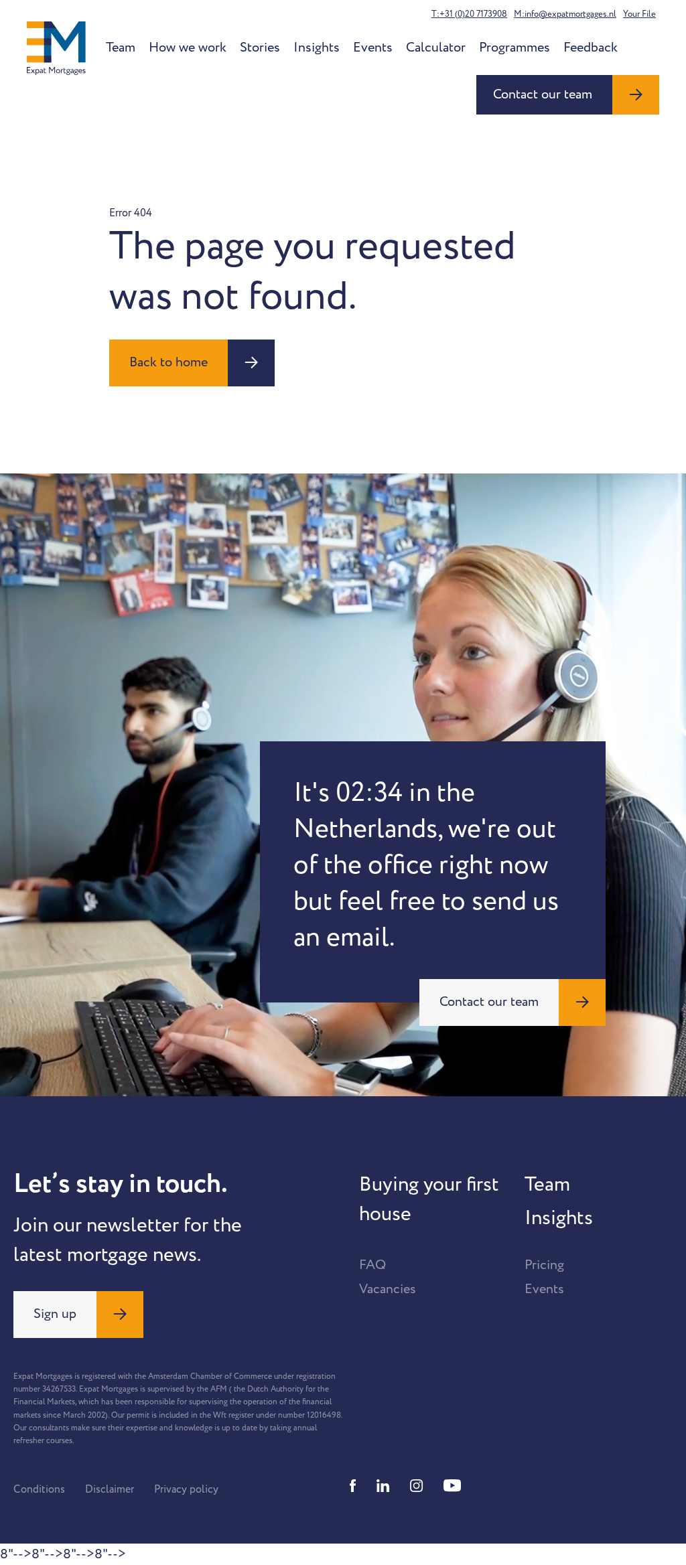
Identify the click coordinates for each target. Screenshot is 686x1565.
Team (120, 47)
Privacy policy (186, 1489)
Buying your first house (429, 1199)
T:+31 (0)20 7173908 (469, 14)
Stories (260, 47)
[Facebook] (353, 1485)
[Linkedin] (383, 1485)
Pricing (544, 1265)
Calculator (436, 47)
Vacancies (387, 1289)
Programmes (514, 47)
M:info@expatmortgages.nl (565, 14)
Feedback (590, 47)
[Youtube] (452, 1485)
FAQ (372, 1265)
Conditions (39, 1489)
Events (373, 47)
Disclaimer (109, 1489)
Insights (316, 47)
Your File (639, 14)
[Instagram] (416, 1485)
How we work (187, 47)
